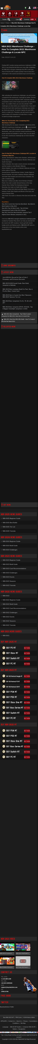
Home (2, 23)
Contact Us (11, 1021)
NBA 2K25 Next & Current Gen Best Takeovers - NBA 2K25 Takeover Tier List (17, 296)
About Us (19, 1021)
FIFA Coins (19, 1017)
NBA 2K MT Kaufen (15, 1027)
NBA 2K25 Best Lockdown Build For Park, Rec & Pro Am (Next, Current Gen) (18, 290)
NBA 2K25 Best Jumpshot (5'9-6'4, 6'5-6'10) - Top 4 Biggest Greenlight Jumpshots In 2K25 (18, 307)
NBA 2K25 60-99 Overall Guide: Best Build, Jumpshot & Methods (16, 284)
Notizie (15, 1029)
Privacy (25, 1021)
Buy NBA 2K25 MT (8, 1017)
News (7, 23)
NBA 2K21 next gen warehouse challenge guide (22, 219)
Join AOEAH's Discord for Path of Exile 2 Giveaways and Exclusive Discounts (15, 278)
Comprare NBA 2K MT (29, 1027)
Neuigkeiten (21, 1029)
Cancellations (33, 1021)
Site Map (23, 1023)
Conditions (16, 1023)
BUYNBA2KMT (20, 1039)
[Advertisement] (19, 246)
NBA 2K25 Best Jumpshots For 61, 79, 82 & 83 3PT (17, 302)
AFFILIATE (4, 1021)
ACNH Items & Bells (29, 1017)
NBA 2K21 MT (25, 225)
